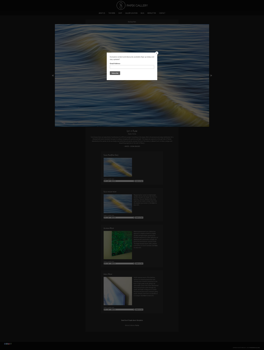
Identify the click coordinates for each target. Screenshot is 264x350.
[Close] (156, 53)
